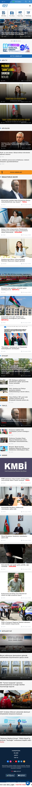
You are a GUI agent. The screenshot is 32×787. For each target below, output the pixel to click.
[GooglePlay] (10, 775)
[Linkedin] (21, 761)
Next (30, 29)
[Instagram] (11, 761)
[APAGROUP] (16, 771)
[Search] (25, 2)
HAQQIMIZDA (16, 750)
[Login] (29, 2)
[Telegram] (19, 761)
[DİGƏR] (29, 6)
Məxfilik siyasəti (22, 782)
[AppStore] (21, 775)
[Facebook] (8, 761)
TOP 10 (16, 757)
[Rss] (24, 761)
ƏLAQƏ (16, 753)
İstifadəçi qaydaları (11, 782)
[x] (13, 761)
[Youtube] (16, 761)
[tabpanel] (16, 29)
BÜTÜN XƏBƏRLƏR (16, 56)
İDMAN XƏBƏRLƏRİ (16, 172)
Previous (2, 29)
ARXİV (16, 755)
